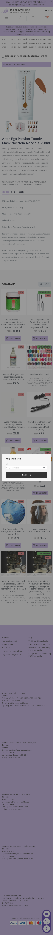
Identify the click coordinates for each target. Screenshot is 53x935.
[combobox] (26, 467)
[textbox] (25, 468)
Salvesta (26, 474)
